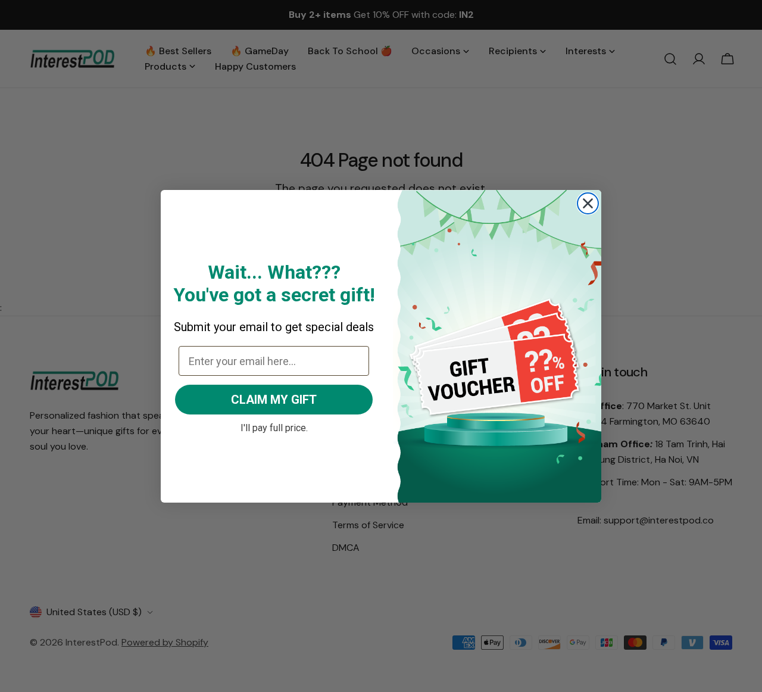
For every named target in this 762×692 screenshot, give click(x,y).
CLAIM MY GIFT (274, 399)
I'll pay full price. (274, 426)
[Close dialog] (587, 203)
